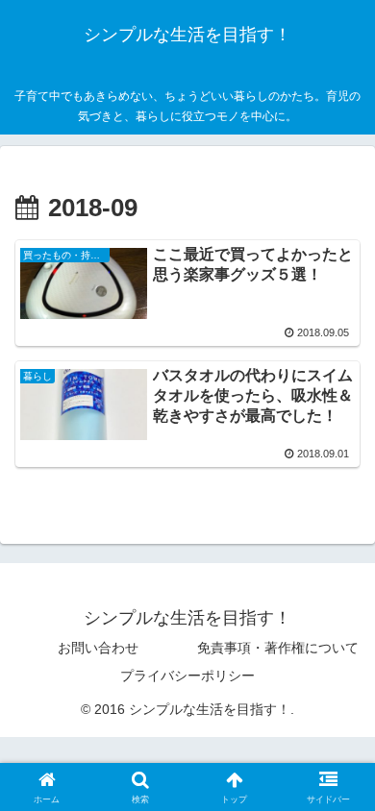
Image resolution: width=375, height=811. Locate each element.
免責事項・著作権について (278, 647)
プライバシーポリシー (187, 675)
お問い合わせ (98, 647)
